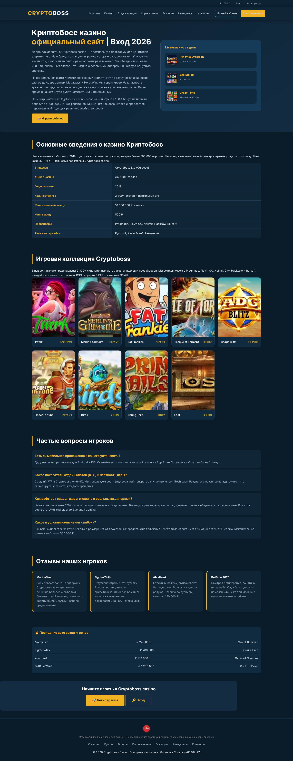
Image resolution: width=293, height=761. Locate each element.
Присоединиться (253, 13)
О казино (94, 13)
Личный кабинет (227, 13)
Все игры (168, 13)
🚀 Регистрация (105, 700)
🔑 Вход (138, 700)
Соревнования (149, 13)
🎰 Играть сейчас (50, 118)
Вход (238, 3)
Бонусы (123, 744)
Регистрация (254, 3)
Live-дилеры (185, 13)
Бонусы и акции (127, 13)
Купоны (108, 13)
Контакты (203, 13)
